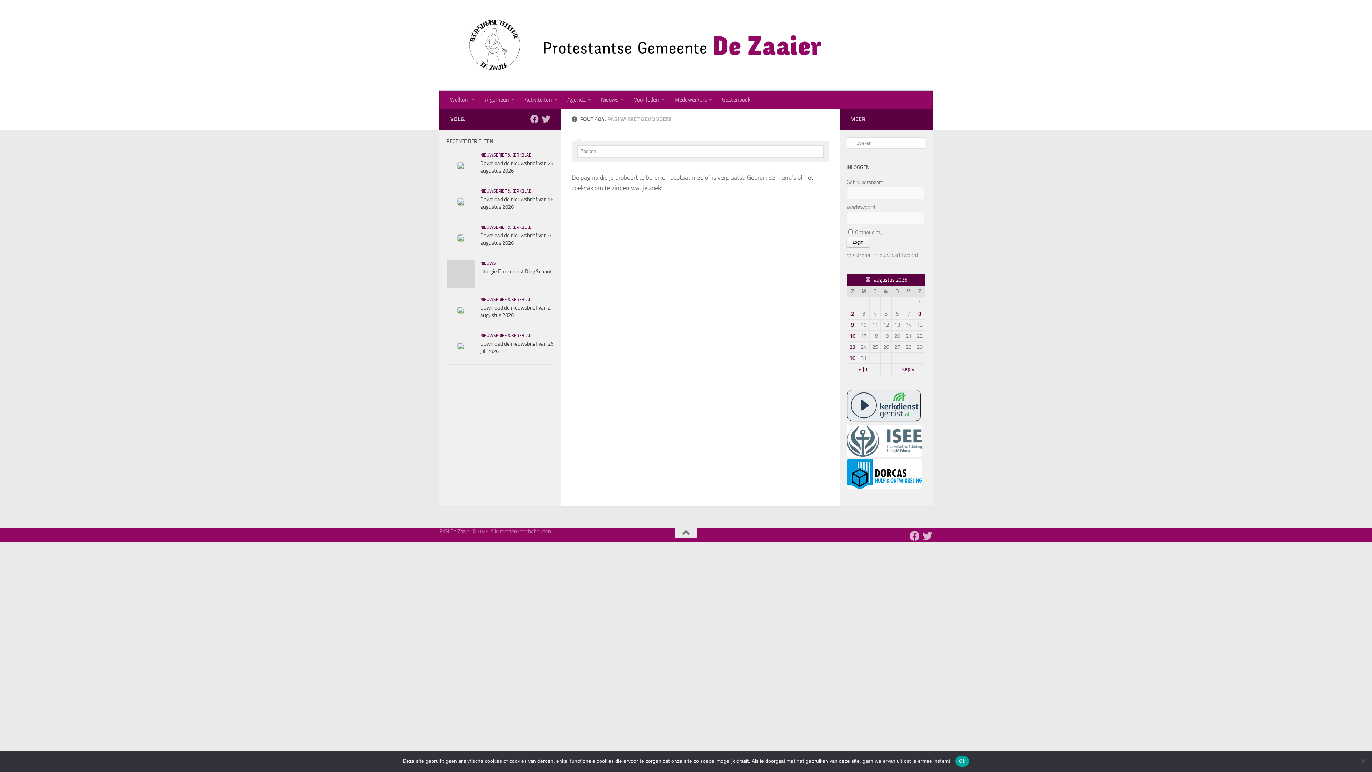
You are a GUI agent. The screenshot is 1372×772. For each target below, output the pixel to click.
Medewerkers (691, 99)
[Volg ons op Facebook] (534, 119)
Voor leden (646, 99)
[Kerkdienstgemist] (884, 420)
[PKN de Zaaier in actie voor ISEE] (884, 455)
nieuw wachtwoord (897, 255)
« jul (864, 369)
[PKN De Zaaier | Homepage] (636, 45)
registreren (859, 255)
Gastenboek (736, 99)
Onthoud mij (868, 232)
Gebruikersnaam (865, 182)
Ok (962, 761)
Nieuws (609, 99)
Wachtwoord (861, 207)
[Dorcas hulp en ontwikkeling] (884, 487)
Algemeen (497, 99)
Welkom (459, 99)
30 (852, 358)
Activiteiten (538, 99)
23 (852, 347)
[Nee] (1363, 761)
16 (852, 336)
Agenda (576, 99)
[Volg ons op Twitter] (546, 119)
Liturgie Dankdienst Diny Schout (516, 271)
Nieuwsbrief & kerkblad (506, 155)
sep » (908, 369)
